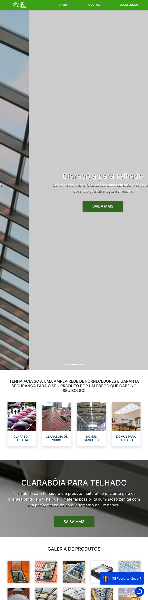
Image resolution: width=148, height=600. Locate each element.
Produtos (92, 5)
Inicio (63, 5)
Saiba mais (74, 521)
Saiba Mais (74, 206)
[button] (11, 190)
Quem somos (129, 5)
